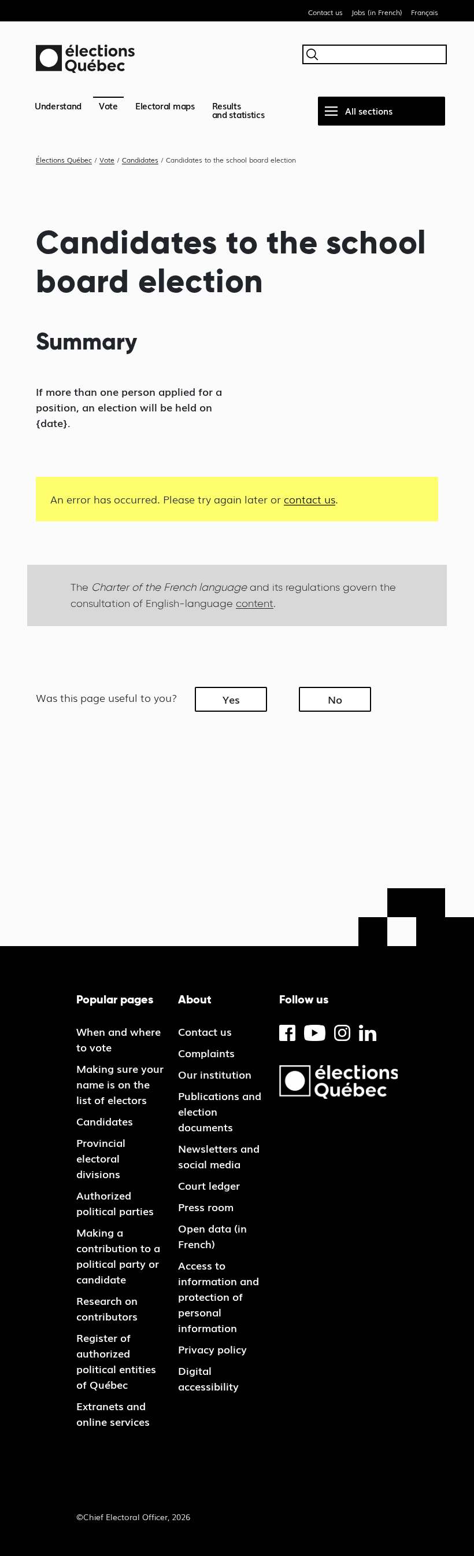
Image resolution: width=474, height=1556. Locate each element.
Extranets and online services (113, 1413)
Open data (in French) (212, 1235)
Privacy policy (212, 1348)
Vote (108, 105)
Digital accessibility (208, 1378)
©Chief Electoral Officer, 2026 (133, 1516)
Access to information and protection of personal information (218, 1296)
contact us (309, 498)
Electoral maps (165, 105)
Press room (206, 1206)
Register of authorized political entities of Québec (116, 1361)
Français (424, 12)
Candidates (104, 1120)
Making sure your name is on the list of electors (120, 1084)
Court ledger (209, 1185)
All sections (368, 110)
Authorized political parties (115, 1202)
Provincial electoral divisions (100, 1158)
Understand (58, 105)
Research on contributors (107, 1308)
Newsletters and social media (219, 1156)
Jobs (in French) (376, 12)
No (335, 699)
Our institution (214, 1074)
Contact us (325, 12)
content (254, 603)
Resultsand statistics (238, 109)
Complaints (206, 1052)
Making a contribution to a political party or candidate (118, 1255)
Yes (231, 699)
